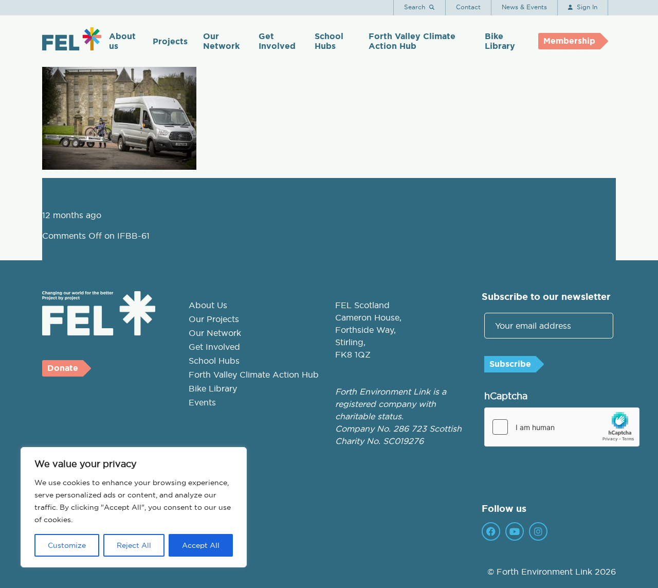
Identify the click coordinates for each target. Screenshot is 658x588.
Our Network (221, 41)
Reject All (134, 545)
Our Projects (214, 319)
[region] (134, 507)
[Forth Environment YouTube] (514, 531)
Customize (67, 545)
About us (122, 41)
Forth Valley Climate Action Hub (412, 41)
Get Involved (277, 41)
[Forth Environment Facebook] (491, 531)
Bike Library (500, 41)
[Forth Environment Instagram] (538, 531)
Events (202, 402)
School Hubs (329, 41)
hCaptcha (505, 396)
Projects (170, 41)
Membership (569, 40)
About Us (208, 305)
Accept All (201, 545)
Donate (62, 368)
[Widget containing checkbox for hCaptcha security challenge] (561, 427)
